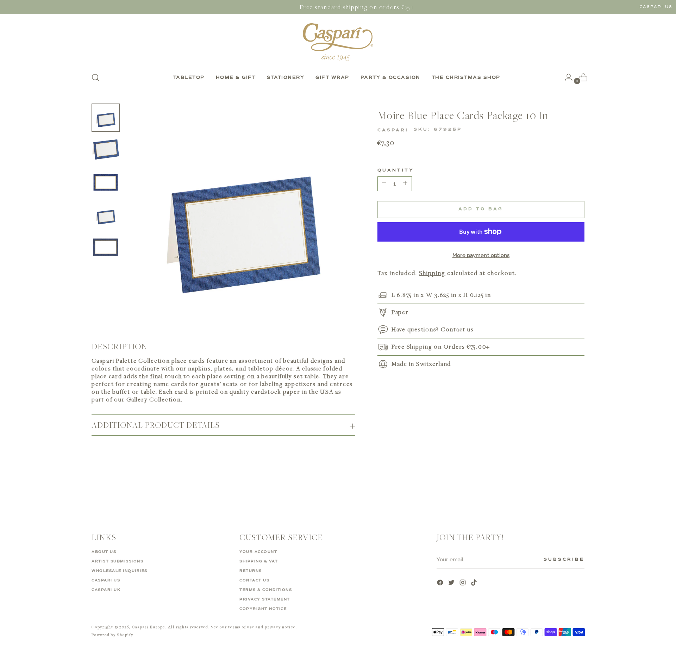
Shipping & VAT (258, 561)
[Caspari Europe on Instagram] (463, 583)
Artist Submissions (117, 561)
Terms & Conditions (265, 590)
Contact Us (254, 580)
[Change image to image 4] (106, 215)
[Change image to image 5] (106, 247)
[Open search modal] (95, 77)
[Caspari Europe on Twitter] (452, 583)
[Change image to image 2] (106, 150)
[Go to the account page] (566, 77)
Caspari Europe (148, 626)
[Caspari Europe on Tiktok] (474, 583)
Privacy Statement (264, 599)
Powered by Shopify (112, 634)
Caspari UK (106, 590)
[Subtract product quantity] (405, 184)
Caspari (392, 130)
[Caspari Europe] (338, 42)
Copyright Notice (263, 609)
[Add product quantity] (384, 184)
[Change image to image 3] (106, 182)
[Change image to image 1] (106, 118)
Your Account (258, 552)
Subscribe (564, 559)
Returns (250, 571)
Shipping (432, 273)
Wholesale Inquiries (120, 571)
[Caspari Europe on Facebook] (441, 583)
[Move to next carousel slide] (578, 490)
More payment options (481, 255)
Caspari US (655, 7)
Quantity (395, 170)
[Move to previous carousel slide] (562, 490)
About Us (104, 552)
